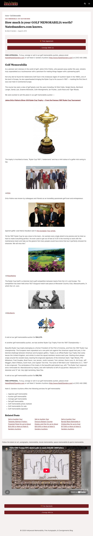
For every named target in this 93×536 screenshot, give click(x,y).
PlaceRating (11, 276)
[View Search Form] (85, 3)
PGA (8, 193)
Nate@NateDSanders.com (14, 58)
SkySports (11, 313)
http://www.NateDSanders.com (60, 58)
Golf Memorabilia (15, 15)
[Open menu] (89, 3)
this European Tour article (46, 231)
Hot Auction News (24, 18)
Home (7, 15)
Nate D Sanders (11, 31)
